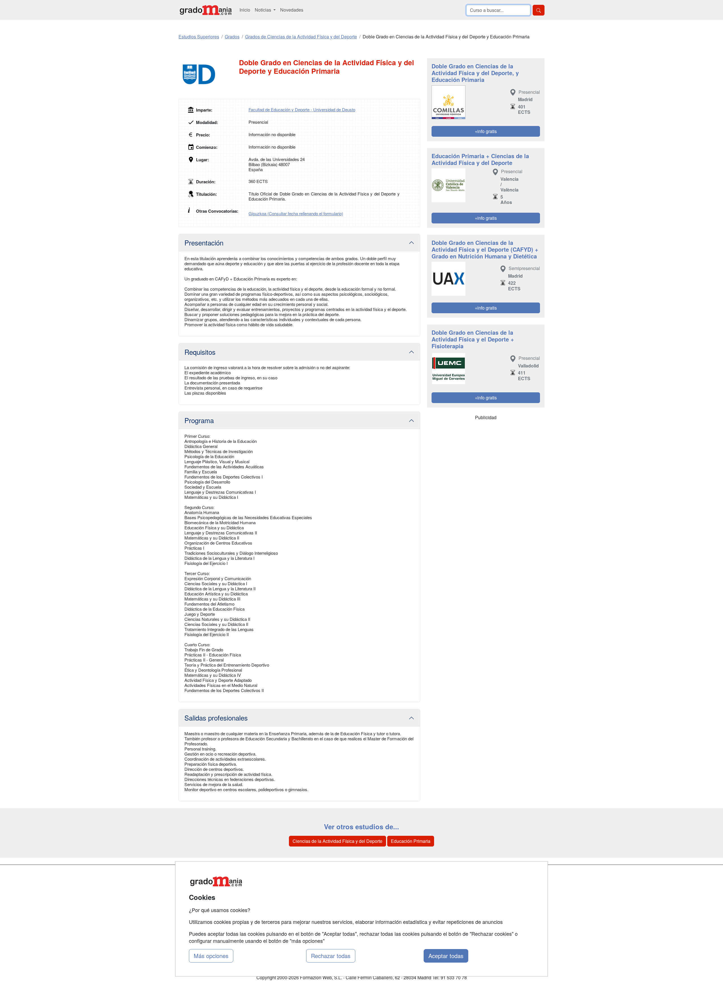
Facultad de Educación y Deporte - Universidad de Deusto (302, 109)
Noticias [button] (263, 9)
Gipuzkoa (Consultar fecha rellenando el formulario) (296, 213)
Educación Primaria (410, 841)
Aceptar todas (445, 956)
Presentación (203, 242)
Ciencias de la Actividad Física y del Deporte (337, 841)
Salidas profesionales (216, 718)
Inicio (244, 9)
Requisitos (199, 352)
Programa (199, 420)
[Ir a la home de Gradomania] (205, 10)
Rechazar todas (330, 956)
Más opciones (211, 956)
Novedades (291, 9)
